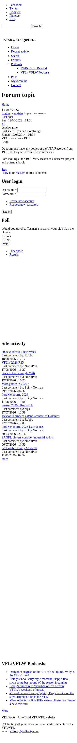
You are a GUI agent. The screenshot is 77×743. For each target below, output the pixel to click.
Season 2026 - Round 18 (17, 405)
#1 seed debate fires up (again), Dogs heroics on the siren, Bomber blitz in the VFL (41, 694)
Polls (14, 76)
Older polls (16, 251)
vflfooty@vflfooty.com (24, 731)
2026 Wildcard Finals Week (19, 351)
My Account (19, 81)
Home (15, 47)
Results (14, 254)
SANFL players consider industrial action (27, 437)
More (5, 710)
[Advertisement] (38, 298)
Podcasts (16, 64)
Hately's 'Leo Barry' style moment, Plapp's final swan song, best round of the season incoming (39, 680)
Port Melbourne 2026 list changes (22, 426)
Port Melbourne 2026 (15, 394)
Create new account (21, 201)
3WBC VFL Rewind (34, 68)
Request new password (23, 204)
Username (9, 189)
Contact (16, 85)
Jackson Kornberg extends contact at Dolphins (30, 416)
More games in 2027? (15, 384)
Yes (8, 236)
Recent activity (20, 51)
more (5, 458)
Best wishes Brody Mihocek (19, 448)
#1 (3, 124)
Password (9, 194)
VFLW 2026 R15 (13, 362)
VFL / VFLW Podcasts (35, 72)
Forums (16, 60)
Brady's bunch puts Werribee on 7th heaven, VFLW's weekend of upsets (37, 687)
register (18, 113)
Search (15, 55)
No (8, 240)
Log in (6, 113)
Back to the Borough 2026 (18, 373)
